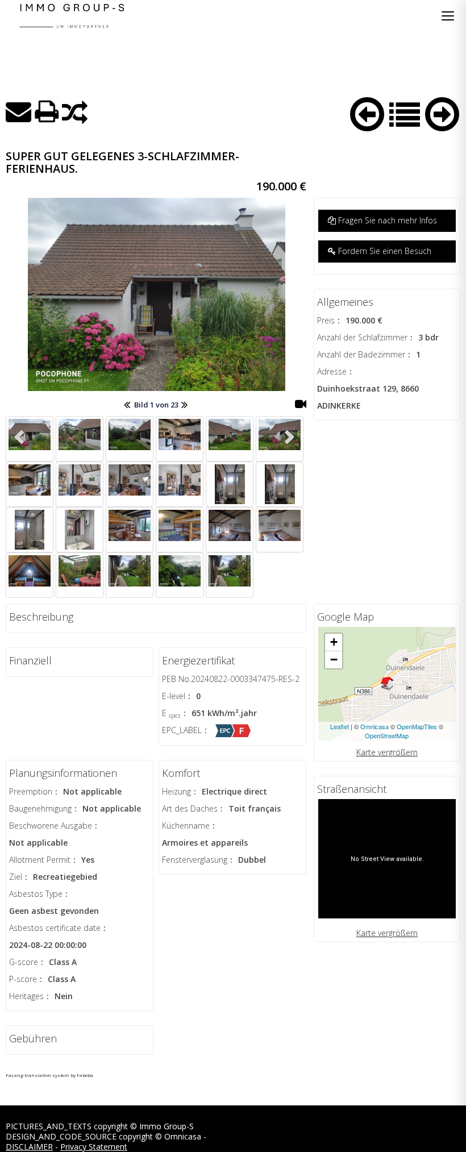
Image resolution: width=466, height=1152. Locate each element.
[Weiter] (442, 112)
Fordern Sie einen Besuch (383, 251)
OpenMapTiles (417, 726)
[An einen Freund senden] (18, 111)
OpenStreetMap (387, 735)
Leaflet (339, 726)
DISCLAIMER (29, 1146)
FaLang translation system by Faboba (49, 1075)
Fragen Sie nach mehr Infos (386, 220)
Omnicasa (374, 726)
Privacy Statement (93, 1146)
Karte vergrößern (387, 752)
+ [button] (334, 642)
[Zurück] (367, 112)
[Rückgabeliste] (405, 113)
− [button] (334, 659)
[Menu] (447, 15)
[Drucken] (47, 111)
